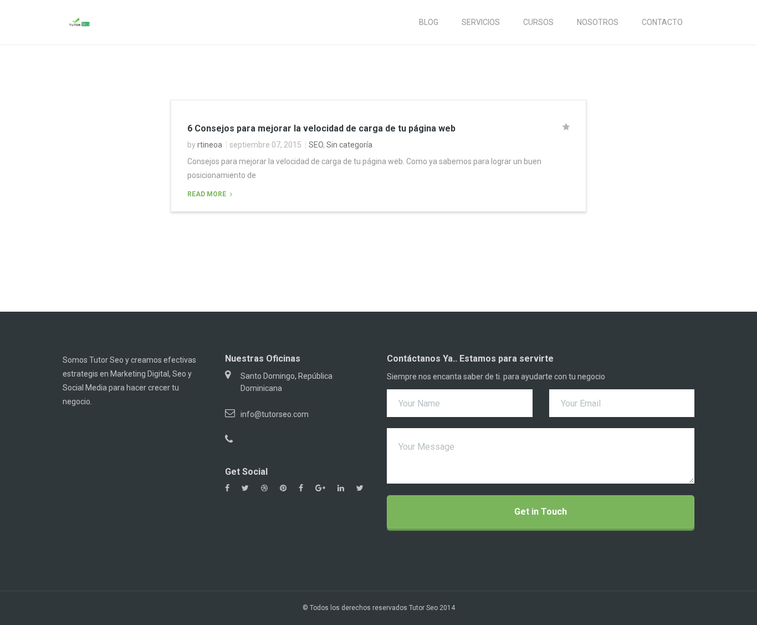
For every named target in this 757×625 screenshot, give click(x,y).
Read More (207, 194)
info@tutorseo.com (275, 414)
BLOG (428, 22)
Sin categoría (349, 144)
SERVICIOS (481, 22)
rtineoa (209, 144)
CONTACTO (662, 22)
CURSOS (538, 22)
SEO (316, 144)
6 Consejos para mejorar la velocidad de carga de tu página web (321, 128)
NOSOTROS (597, 22)
